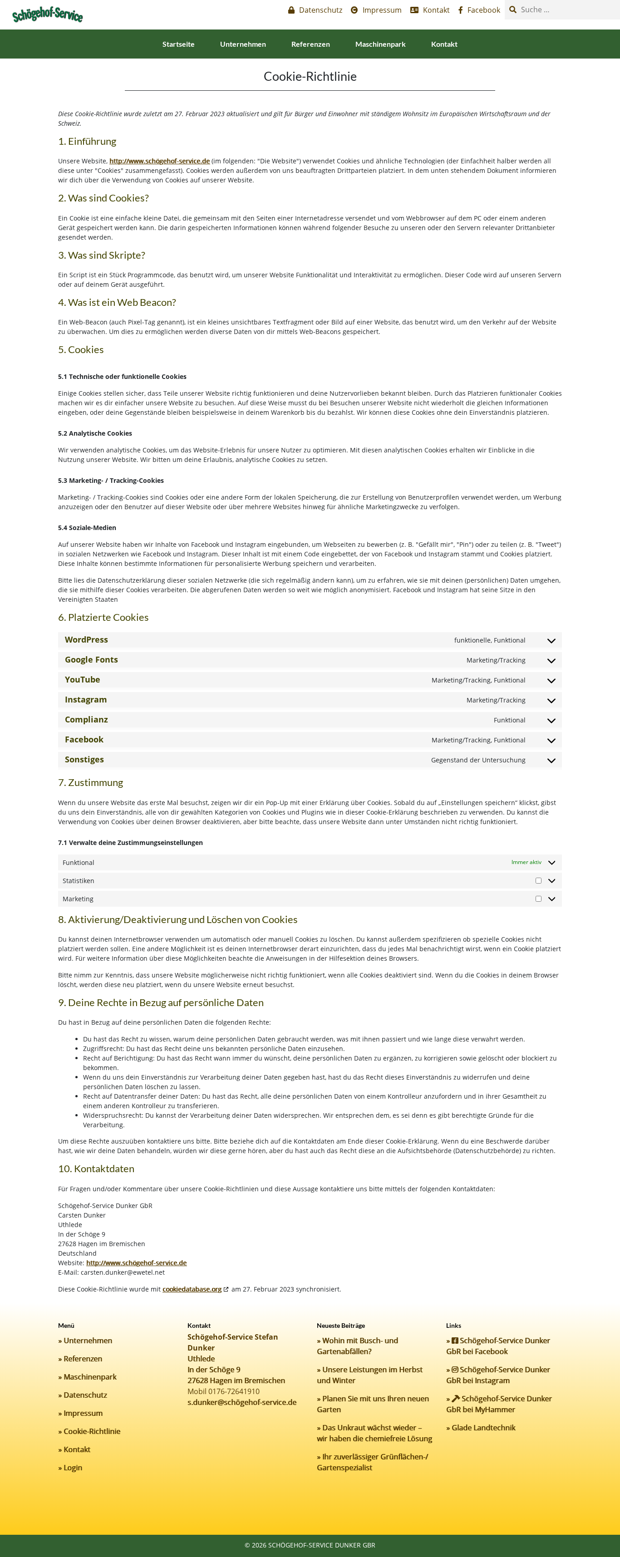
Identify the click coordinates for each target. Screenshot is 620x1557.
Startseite (178, 43)
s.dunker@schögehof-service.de (241, 1402)
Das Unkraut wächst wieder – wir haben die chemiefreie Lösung (374, 1433)
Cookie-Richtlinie (92, 1431)
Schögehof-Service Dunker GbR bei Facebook (498, 1346)
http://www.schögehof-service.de (159, 161)
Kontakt (444, 43)
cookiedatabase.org (191, 1289)
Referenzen (310, 43)
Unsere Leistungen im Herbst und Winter (370, 1375)
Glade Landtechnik (483, 1428)
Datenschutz (85, 1395)
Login (73, 1468)
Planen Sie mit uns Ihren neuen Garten (373, 1404)
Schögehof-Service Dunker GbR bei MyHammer (499, 1404)
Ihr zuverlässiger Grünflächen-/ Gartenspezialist (372, 1462)
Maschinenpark (380, 43)
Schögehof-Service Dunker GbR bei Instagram (498, 1375)
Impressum (83, 1413)
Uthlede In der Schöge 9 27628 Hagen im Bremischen (236, 1369)
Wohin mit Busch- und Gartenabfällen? (357, 1346)
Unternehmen (243, 43)
